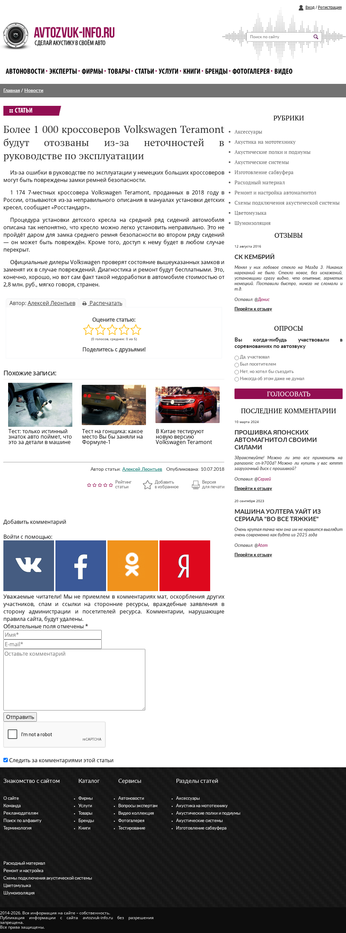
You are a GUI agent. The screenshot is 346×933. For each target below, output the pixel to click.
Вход (310, 7)
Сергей (264, 479)
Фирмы (92, 72)
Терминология (17, 828)
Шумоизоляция (252, 223)
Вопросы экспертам (137, 806)
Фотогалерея (251, 72)
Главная (11, 90)
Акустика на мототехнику (265, 141)
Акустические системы (199, 821)
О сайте (11, 798)
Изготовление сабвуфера (264, 172)
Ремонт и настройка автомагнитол (275, 192)
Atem (263, 545)
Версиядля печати (213, 484)
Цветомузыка (250, 212)
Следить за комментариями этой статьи (61, 760)
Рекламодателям (20, 813)
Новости (33, 90)
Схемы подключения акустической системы (47, 878)
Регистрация (330, 7)
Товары (119, 72)
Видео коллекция (136, 813)
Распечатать (105, 303)
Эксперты (63, 72)
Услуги (168, 72)
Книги (191, 72)
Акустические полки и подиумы (272, 152)
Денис (264, 300)
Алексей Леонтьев (51, 303)
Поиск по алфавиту (22, 821)
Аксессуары (248, 131)
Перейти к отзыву (253, 309)
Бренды (216, 72)
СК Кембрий (254, 257)
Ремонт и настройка (23, 871)
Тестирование (131, 828)
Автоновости (25, 72)
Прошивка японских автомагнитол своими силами (275, 440)
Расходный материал (24, 863)
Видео (283, 72)
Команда (12, 806)
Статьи (144, 72)
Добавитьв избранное (167, 484)
